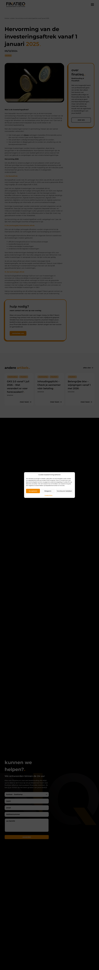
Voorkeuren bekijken (64, 491)
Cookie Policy (48, 495)
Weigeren (47, 491)
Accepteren (33, 491)
